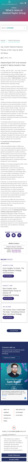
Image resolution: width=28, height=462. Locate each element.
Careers (6, 412)
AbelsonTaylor (20, 409)
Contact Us (7, 418)
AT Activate (19, 415)
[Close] (26, 438)
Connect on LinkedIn (9, 357)
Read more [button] (4, 395)
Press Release (14, 40)
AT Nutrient (19, 412)
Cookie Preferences (14, 455)
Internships (7, 415)
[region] (14, 449)
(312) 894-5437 (16, 250)
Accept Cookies (14, 459)
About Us (6, 409)
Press (3, 40)
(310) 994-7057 (16, 252)
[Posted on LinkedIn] (25, 398)
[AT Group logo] (9, 3)
